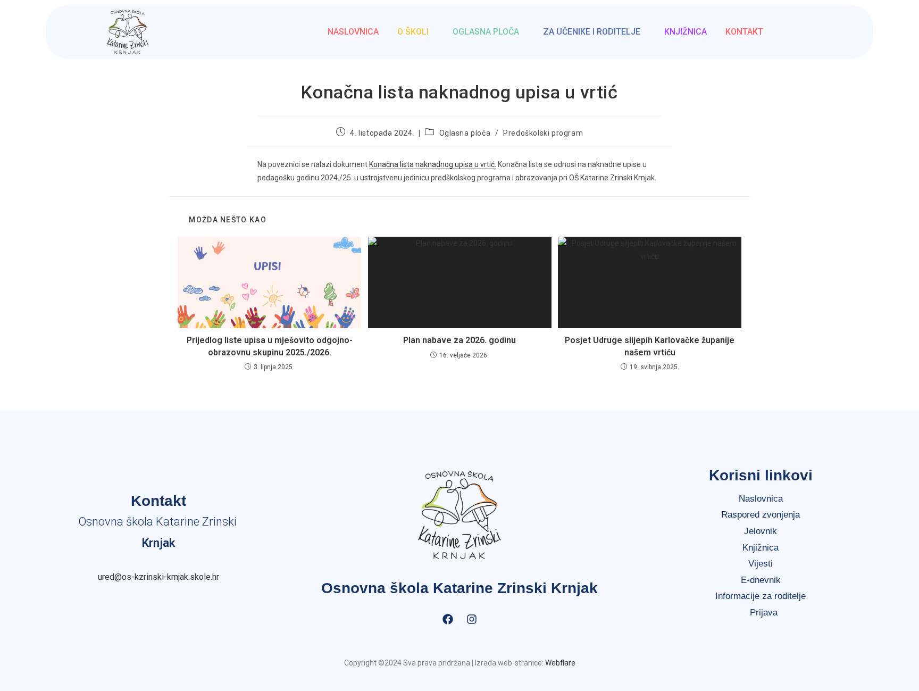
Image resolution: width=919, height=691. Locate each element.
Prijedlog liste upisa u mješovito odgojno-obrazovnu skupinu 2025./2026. (270, 346)
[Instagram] (471, 619)
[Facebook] (447, 619)
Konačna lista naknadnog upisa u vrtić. (432, 164)
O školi (413, 32)
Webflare (560, 663)
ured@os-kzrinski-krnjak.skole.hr (158, 577)
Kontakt (744, 32)
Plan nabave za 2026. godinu (459, 340)
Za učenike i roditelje (591, 32)
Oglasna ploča (486, 32)
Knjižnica (685, 32)
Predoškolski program (543, 133)
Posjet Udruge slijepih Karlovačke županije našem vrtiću (649, 346)
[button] (415, 32)
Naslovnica (353, 32)
